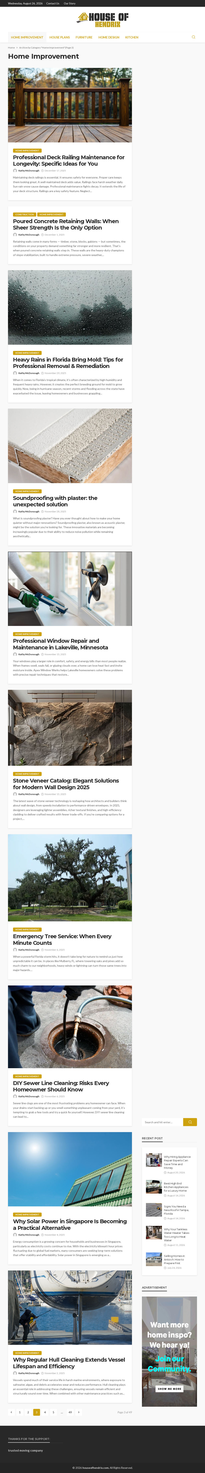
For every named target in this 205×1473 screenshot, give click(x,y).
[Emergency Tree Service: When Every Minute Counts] (70, 877)
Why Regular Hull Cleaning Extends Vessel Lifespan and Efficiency (69, 1363)
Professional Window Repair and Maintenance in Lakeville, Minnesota (60, 644)
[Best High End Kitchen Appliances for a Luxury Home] (154, 1187)
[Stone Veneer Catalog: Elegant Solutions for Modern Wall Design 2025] (70, 728)
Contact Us (52, 3)
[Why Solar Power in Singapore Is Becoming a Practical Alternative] (70, 1169)
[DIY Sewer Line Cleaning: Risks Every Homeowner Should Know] (70, 1026)
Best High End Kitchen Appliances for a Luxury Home (176, 1187)
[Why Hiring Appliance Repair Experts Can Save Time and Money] (154, 1160)
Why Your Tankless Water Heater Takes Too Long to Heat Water (176, 1235)
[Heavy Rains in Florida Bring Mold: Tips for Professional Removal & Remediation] (70, 307)
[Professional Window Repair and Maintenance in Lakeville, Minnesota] (70, 589)
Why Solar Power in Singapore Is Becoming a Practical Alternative (70, 1224)
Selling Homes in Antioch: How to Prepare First (174, 1259)
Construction (24, 214)
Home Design (108, 37)
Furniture (84, 37)
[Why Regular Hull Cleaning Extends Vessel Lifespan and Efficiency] (70, 1307)
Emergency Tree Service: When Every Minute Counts (62, 939)
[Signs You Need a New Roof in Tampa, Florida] (154, 1210)
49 (70, 1412)
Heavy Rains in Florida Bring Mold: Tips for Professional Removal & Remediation (68, 363)
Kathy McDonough (28, 170)
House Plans (59, 37)
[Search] (193, 37)
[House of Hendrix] (102, 19)
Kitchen (131, 37)
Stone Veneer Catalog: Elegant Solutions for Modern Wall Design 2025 (66, 784)
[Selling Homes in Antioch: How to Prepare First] (154, 1259)
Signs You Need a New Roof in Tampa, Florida (176, 1210)
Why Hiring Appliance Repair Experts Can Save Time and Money (177, 1162)
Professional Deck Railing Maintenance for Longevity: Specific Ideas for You (69, 160)
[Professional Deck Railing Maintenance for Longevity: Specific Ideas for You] (70, 105)
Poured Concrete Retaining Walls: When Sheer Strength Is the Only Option (66, 224)
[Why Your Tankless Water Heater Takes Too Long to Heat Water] (154, 1232)
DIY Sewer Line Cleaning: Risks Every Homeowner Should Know (61, 1086)
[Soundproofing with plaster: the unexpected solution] (70, 446)
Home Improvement (27, 37)
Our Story (69, 3)
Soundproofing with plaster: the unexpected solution (55, 501)
